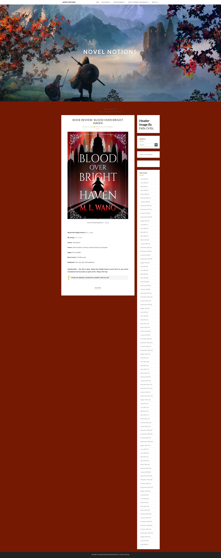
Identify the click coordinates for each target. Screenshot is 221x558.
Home (97, 2)
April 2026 (143, 190)
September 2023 (145, 304)
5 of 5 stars (78, 237)
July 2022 (143, 358)
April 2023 (143, 323)
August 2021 (144, 400)
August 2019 (144, 491)
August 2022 (144, 354)
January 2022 (144, 380)
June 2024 (143, 270)
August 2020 (144, 445)
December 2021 (145, 384)
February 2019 (145, 514)
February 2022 (145, 377)
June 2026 (143, 183)
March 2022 (144, 373)
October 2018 (144, 529)
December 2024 (145, 247)
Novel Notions (69, 2)
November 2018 (145, 525)
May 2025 (143, 232)
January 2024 (144, 289)
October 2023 (144, 301)
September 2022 (145, 350)
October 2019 (144, 483)
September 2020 (145, 441)
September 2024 (145, 259)
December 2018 (145, 521)
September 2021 (145, 396)
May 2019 (143, 502)
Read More (98, 288)
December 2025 (145, 205)
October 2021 (144, 392)
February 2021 (145, 422)
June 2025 (143, 228)
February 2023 (145, 331)
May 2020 (143, 457)
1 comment (109, 127)
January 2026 (144, 202)
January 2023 (144, 335)
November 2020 (145, 434)
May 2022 (143, 365)
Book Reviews (105, 2)
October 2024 (144, 255)
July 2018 (143, 540)
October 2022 (144, 346)
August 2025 (144, 221)
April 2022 (143, 369)
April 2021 (143, 415)
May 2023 (143, 320)
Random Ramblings (118, 2)
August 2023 (144, 308)
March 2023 (144, 327)
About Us (154, 2)
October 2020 (144, 438)
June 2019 (143, 499)
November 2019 (145, 479)
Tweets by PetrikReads (146, 154)
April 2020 (143, 460)
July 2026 (143, 179)
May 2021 (143, 411)
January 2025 (144, 243)
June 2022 (143, 362)
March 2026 (144, 194)
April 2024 (143, 278)
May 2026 (143, 186)
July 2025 (143, 224)
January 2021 (144, 426)
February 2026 (145, 198)
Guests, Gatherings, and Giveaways (138, 2)
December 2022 (145, 339)
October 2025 (144, 213)
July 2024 (143, 266)
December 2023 (145, 293)
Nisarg (127, 554)
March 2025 (144, 240)
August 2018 (144, 537)
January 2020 (144, 472)
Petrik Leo (99, 127)
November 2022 (145, 342)
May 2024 (143, 274)
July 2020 (143, 449)
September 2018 (145, 533)
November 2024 (145, 251)
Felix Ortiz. (146, 128)
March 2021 (144, 419)
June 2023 (143, 316)
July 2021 (143, 403)
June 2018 (143, 544)
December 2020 (145, 430)
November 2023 (145, 297)
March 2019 (144, 510)
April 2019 (143, 506)
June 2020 (143, 453)
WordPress (114, 554)
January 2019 (144, 518)
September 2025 (145, 217)
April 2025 (143, 236)
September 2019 (145, 487)
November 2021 (145, 388)
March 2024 (144, 282)
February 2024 (145, 285)
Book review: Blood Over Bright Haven (98, 121)
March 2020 (144, 464)
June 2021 (143, 407)
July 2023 (143, 312)
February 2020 (145, 468)
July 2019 (143, 495)
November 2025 (145, 209)
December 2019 (145, 476)
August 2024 (144, 263)
